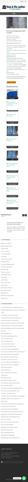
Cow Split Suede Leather (6, 266)
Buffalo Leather (4, 248)
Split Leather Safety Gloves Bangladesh (10, 364)
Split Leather (16, 74)
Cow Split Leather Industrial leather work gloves (12, 411)
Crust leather (9, 64)
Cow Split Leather (15, 36)
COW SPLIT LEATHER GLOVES (8, 393)
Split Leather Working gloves (7, 432)
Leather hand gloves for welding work (10, 349)
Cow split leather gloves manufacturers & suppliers (13, 396)
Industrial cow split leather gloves (9, 359)
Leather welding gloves (6, 333)
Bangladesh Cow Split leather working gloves (11, 414)
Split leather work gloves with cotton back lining (12, 323)
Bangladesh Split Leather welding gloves (10, 437)
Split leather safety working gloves (9, 336)
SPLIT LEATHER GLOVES (7, 338)
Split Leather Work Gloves (7, 341)
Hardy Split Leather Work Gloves (8, 346)
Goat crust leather (21, 59)
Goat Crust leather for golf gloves (9, 372)
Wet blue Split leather (6, 377)
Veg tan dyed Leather (6, 419)
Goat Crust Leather (5, 272)
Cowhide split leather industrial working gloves (12, 325)
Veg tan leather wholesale (7, 424)
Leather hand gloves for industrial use (10, 320)
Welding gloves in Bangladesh (8, 435)
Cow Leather (4, 256)
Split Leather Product (6, 290)
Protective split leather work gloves (9, 357)
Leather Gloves (4, 279)
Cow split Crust (9, 63)
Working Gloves (4, 298)
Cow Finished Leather (6, 253)
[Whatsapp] (24, 478)
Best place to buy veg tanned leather (10, 422)
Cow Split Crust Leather (6, 259)
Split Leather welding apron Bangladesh (10, 354)
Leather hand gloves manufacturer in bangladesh (12, 403)
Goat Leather (4, 277)
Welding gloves (4, 293)
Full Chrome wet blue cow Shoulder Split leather (12, 307)
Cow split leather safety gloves (8, 406)
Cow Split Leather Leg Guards (8, 264)
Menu (22, 1)
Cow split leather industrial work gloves (10, 383)
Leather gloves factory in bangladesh (9, 409)
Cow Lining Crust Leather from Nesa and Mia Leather (13, 351)
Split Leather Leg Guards (6, 287)
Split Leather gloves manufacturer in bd (10, 390)
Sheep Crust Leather (5, 282)
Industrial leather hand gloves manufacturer (11, 317)
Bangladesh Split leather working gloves (10, 416)
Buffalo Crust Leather (6, 243)
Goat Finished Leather (6, 274)
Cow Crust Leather (5, 251)
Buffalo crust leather (11, 55)
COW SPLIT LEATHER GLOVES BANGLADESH (11, 388)
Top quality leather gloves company (9, 315)
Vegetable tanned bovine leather (8, 380)
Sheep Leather (4, 285)
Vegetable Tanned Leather (7, 429)
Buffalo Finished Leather (6, 246)
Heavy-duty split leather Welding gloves (10, 362)
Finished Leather (5, 269)
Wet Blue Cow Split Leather (7, 295)
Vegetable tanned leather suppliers (9, 427)
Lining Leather (4, 375)
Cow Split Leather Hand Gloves (8, 344)
